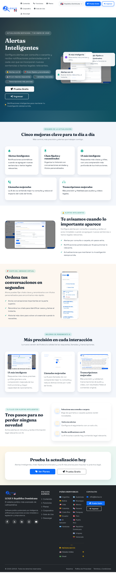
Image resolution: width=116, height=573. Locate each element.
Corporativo (48, 510)
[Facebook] (7, 521)
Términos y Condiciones (102, 569)
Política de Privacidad (83, 569)
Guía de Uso (48, 514)
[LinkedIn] (21, 521)
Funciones (47, 503)
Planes (46, 506)
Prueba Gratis (21, 89)
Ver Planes (44, 471)
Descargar (47, 518)
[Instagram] (29, 521)
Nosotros (69, 569)
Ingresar (18, 96)
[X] (14, 521)
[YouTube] (36, 521)
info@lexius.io (96, 497)
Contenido (47, 499)
